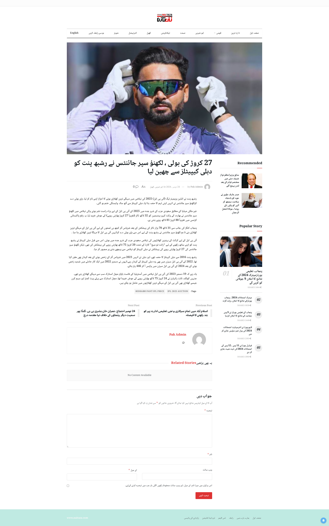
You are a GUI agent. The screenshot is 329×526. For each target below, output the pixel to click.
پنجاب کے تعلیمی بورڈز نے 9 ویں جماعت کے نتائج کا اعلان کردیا (238, 314)
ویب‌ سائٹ (207, 470)
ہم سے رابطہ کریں (96, 33)
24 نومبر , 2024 (173, 187)
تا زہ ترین (235, 33)
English (74, 33)
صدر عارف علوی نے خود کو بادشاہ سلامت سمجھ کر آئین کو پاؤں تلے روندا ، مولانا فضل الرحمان (230, 204)
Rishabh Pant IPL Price (150, 291)
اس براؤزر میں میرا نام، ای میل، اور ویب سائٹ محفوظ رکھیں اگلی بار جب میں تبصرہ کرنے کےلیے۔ (168, 486)
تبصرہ (208, 411)
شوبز (116, 33)
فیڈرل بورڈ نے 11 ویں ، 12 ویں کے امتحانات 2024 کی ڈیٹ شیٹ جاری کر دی (236, 349)
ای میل (132, 470)
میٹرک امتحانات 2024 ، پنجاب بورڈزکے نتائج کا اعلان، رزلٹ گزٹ (237, 299)
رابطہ (231, 518)
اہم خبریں (199, 33)
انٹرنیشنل (133, 33)
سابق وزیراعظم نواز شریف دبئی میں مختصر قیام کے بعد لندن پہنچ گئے (229, 180)
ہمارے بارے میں (243, 518)
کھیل (149, 33)
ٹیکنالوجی (165, 33)
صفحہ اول (254, 33)
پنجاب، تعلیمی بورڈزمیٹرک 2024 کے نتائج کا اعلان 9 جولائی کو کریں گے (249, 277)
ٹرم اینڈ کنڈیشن (208, 518)
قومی (218, 33)
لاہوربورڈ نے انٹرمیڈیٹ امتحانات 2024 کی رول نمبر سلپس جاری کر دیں (237, 330)
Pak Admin (197, 187)
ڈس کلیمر (222, 518)
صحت (182, 33)
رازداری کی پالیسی (191, 518)
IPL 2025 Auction (178, 291)
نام (209, 454)
